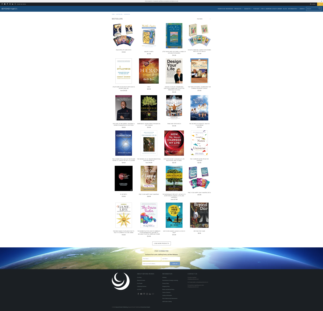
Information (292, 9)
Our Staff (139, 289)
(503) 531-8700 (21, 4)
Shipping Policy (166, 286)
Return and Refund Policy (168, 289)
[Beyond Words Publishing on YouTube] (4, 4)
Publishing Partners (141, 286)
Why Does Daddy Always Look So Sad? (174, 215)
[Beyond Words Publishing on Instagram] (10, 4)
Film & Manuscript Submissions (169, 298)
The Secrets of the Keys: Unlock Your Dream (199, 107)
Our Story (139, 277)
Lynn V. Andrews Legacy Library (271, 9)
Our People (139, 283)
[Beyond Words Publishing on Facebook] (2, 4)
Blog (285, 9)
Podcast (256, 9)
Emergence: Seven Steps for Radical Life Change (149, 107)
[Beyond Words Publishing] (9, 9)
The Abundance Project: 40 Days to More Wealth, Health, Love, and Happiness (174, 178)
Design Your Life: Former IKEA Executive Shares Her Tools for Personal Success (174, 71)
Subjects (247, 9)
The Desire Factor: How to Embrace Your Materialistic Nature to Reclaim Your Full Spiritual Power (149, 215)
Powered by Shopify (145, 307)
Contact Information (167, 295)
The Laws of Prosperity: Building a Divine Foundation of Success (123, 107)
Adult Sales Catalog (167, 301)
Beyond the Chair (199, 215)
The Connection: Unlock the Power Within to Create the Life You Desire (123, 143)
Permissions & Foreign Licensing (170, 280)
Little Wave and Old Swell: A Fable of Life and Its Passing (174, 35)
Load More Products (161, 243)
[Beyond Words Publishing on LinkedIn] (12, 4)
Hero (149, 71)
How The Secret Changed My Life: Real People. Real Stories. (174, 143)
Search (302, 9)
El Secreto (123, 178)
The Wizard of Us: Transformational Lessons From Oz (149, 143)
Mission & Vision (141, 280)
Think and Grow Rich (174, 107)
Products (238, 9)
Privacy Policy (165, 283)
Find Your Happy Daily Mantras (149, 178)
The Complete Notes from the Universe (199, 143)
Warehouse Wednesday (225, 9)
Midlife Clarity (149, 35)
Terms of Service (166, 292)
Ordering (164, 277)
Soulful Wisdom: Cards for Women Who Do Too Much (199, 35)
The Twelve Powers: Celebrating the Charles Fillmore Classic (199, 71)
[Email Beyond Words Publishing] (15, 4)
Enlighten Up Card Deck (123, 35)
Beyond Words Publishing (122, 307)
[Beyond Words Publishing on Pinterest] (7, 4)
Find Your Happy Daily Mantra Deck (199, 177)
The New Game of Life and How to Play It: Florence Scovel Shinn (123, 215)
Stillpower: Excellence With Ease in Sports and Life (123, 71)
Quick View (123, 38)
